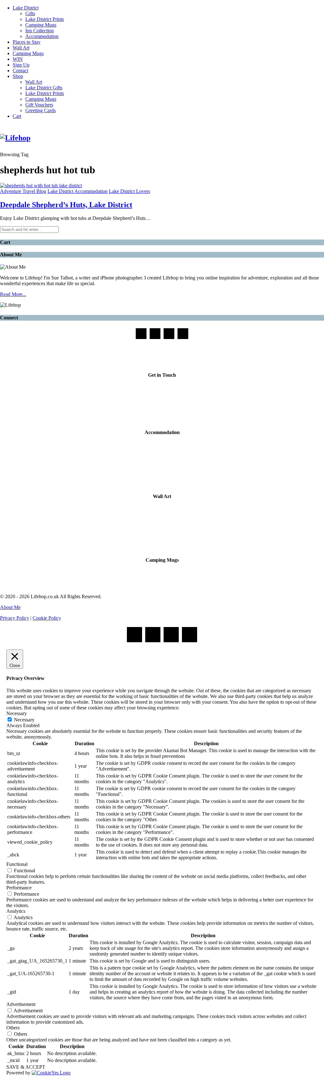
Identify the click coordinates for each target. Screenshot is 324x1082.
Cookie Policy (47, 618)
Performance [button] (19, 887)
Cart (17, 116)
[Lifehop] (169, 333)
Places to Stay (26, 42)
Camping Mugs (40, 25)
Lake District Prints (44, 19)
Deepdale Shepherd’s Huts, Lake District (66, 205)
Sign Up (21, 64)
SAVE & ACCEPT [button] (25, 1067)
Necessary (24, 719)
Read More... (13, 294)
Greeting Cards (40, 110)
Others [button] (13, 1027)
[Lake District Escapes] (183, 333)
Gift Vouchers (39, 104)
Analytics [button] (15, 911)
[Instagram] (155, 333)
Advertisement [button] (20, 1004)
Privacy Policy (14, 618)
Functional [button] (17, 864)
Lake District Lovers (129, 191)
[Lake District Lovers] (141, 333)
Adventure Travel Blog (23, 191)
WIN (18, 59)
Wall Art (21, 47)
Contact (20, 70)
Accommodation (42, 36)
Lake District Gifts (43, 87)
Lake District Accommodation (77, 191)
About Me (10, 607)
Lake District (26, 7)
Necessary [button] (16, 713)
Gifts (30, 13)
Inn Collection (39, 30)
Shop (18, 76)
